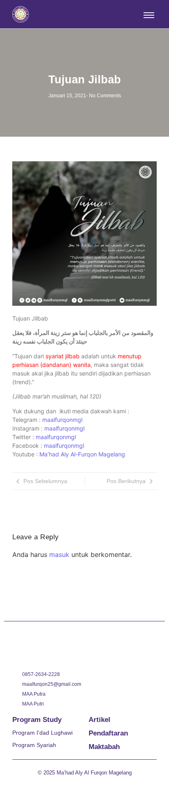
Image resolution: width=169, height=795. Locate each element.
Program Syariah (34, 745)
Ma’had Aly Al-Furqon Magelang (82, 454)
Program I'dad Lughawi (42, 732)
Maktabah (104, 747)
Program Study (37, 720)
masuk (59, 554)
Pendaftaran (108, 733)
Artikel (99, 720)
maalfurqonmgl (62, 419)
